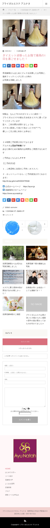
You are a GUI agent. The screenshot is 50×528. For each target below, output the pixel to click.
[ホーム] (3, 9)
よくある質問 (9, 484)
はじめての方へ (10, 472)
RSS (25, 520)
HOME (8, 469)
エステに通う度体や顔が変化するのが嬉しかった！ (12, 290)
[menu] (46, 3)
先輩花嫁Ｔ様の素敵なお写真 (36, 265)
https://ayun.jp (29, 186)
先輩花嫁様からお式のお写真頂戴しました (12, 265)
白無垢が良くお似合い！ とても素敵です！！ (37, 288)
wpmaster (14, 207)
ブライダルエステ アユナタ (29, 525)
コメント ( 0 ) (25, 341)
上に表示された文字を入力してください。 (25, 411)
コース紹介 (9, 476)
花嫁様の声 (20, 211)
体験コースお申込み (12, 495)
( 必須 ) (9, 365)
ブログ (7, 491)
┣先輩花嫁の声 (21, 51)
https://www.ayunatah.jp (12, 193)
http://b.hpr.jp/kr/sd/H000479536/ (16, 181)
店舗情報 (8, 487)
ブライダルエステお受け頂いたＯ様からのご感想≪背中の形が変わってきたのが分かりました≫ (36, 319)
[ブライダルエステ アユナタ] (21, 3)
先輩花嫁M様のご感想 (11, 314)
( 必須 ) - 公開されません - (16, 372)
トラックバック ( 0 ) (25, 348)
